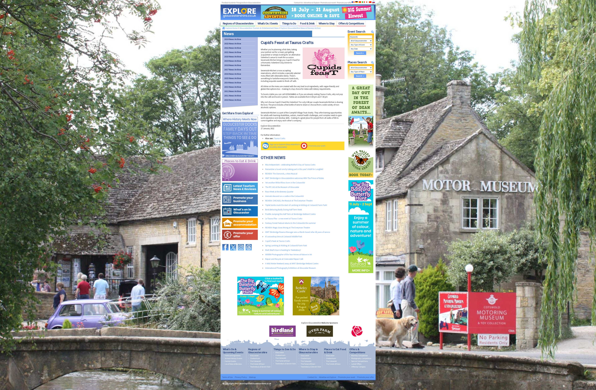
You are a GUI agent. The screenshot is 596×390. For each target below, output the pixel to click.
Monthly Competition (359, 355)
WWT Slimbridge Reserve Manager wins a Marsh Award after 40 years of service (297, 232)
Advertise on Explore (327, 377)
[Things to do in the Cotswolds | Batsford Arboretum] (360, 179)
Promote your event (316, 146)
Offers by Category (358, 367)
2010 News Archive (232, 100)
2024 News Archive (232, 39)
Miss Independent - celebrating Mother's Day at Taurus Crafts (290, 164)
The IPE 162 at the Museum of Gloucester (282, 187)
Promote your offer (365, 377)
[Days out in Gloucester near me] (240, 116)
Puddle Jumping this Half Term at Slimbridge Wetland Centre (290, 214)
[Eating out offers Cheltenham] (240, 229)
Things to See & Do (284, 349)
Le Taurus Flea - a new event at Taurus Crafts (283, 218)
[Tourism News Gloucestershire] (240, 182)
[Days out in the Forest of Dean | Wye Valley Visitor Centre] (360, 84)
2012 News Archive (232, 91)
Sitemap (252, 377)
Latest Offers (356, 364)
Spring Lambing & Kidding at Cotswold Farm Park (286, 245)
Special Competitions (359, 361)
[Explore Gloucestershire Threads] (249, 242)
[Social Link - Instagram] (241, 242)
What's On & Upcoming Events (233, 351)
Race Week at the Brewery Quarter (279, 191)
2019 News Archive (232, 61)
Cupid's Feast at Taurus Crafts (277, 241)
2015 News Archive (232, 78)
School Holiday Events (233, 358)
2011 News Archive (232, 95)
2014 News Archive (232, 82)
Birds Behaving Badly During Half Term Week (283, 209)
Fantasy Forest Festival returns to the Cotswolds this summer (290, 223)
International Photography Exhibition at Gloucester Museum (290, 268)
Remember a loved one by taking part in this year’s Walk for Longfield (294, 169)
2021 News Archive (232, 52)
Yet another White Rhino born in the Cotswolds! (285, 182)
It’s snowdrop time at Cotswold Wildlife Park (283, 236)
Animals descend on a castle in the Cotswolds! (284, 196)
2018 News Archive (232, 65)
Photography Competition (361, 358)
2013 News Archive (232, 87)
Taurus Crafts (279, 138)
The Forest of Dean (257, 364)
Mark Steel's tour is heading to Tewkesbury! (283, 250)
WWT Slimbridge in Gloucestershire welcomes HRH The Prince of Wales (294, 178)
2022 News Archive (232, 48)
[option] (272, 331)
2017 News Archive (232, 69)
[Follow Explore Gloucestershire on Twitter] (233, 242)
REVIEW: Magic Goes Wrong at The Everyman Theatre (287, 227)
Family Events (230, 361)
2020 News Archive (232, 56)
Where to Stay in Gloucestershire (308, 351)
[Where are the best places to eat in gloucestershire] (240, 158)
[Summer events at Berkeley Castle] (316, 276)
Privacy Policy (241, 377)
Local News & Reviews (233, 364)
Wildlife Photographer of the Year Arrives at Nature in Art (288, 254)
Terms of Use (227, 377)
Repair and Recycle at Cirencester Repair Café (284, 259)
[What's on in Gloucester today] (240, 205)
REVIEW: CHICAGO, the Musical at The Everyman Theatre (288, 200)
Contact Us (312, 377)
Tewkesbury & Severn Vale (260, 367)
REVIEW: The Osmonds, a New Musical (281, 173)
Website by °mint (366, 383)
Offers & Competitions (357, 351)
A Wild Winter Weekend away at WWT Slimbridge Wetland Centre (291, 263)
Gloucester (254, 355)
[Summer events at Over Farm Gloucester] (317, 4)
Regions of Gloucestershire (257, 351)
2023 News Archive (232, 43)
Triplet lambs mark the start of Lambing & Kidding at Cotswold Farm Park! (296, 205)
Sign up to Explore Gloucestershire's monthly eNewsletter (285, 145)
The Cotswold (255, 361)
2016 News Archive (232, 74)
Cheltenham (255, 358)
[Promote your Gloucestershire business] (240, 193)
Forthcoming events (233, 355)
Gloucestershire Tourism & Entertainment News (259, 28)
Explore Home (231, 28)
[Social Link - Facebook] (225, 242)
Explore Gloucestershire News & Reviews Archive (301, 28)
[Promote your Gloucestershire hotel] (240, 217)
